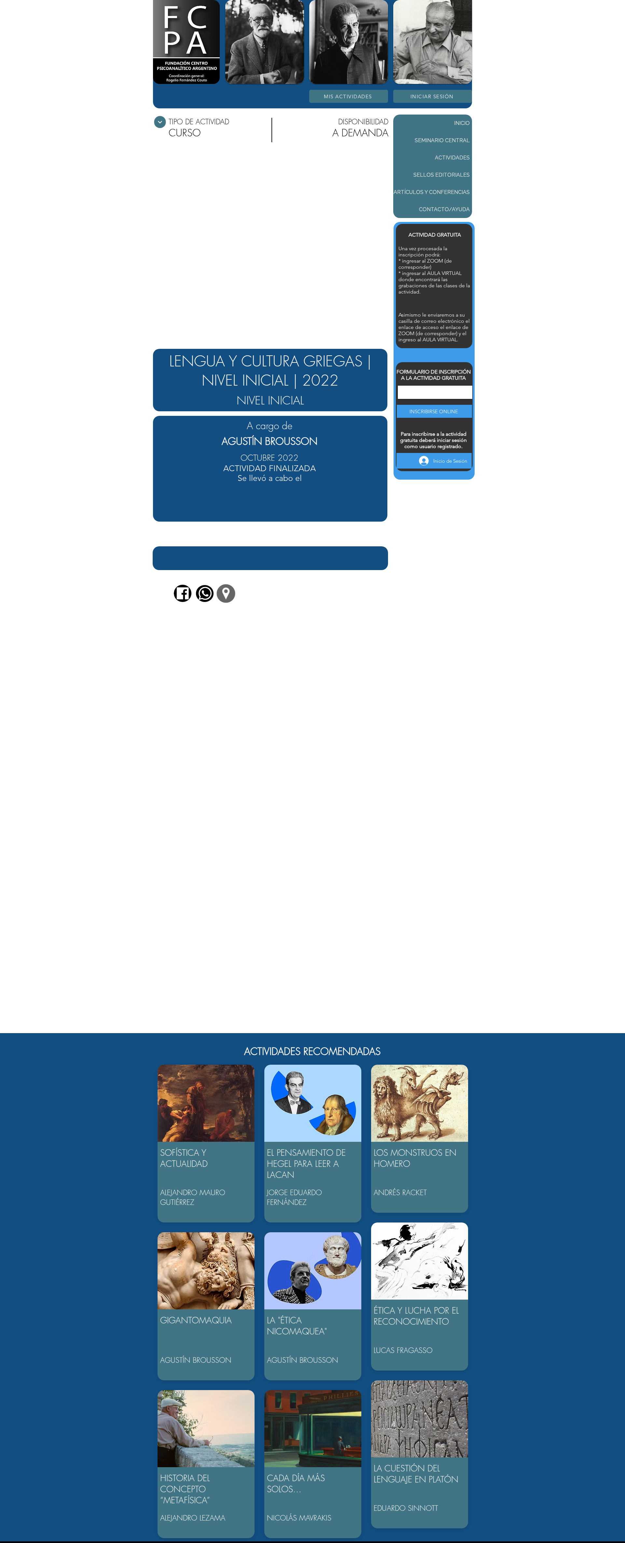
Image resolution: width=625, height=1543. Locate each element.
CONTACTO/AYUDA (444, 209)
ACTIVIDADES (452, 158)
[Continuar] (160, 122)
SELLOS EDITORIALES (441, 175)
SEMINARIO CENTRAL (442, 140)
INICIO (462, 123)
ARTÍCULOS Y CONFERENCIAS (432, 192)
